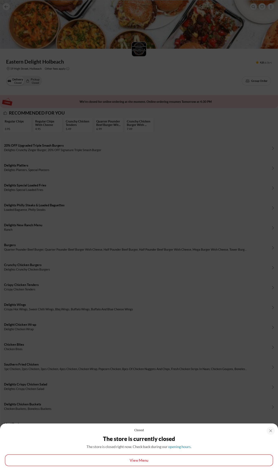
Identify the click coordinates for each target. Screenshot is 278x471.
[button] (271, 431)
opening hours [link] (179, 447)
